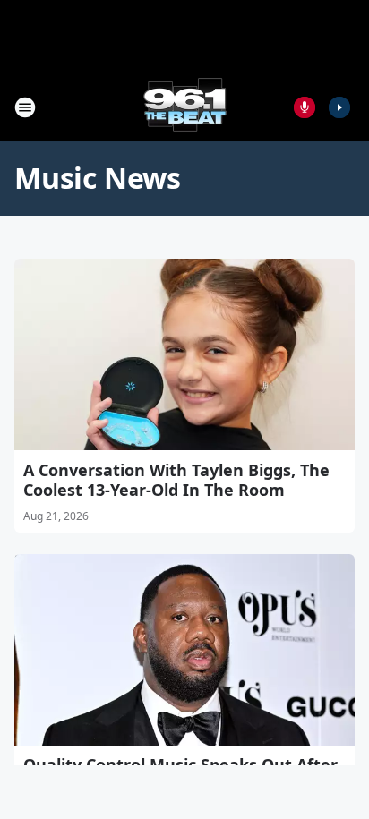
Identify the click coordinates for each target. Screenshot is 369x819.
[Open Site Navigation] (25, 107)
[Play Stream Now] (339, 107)
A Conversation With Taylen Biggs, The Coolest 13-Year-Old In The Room (176, 479)
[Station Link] (185, 107)
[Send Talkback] (304, 107)
